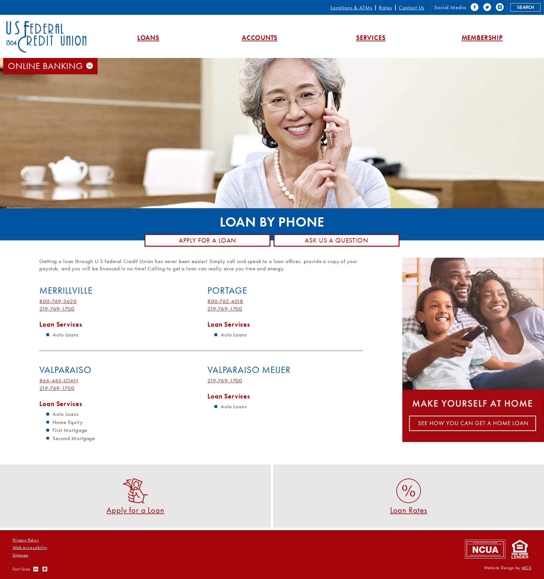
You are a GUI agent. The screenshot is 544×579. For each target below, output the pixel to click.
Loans (148, 37)
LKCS (526, 567)
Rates (385, 7)
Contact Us (412, 7)
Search (525, 7)
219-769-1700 (56, 308)
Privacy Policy (26, 540)
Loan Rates (409, 509)
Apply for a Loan (207, 240)
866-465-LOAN (58, 380)
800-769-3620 (57, 301)
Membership (482, 37)
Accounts (259, 37)
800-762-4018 (225, 301)
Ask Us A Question (336, 240)
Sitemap (20, 555)
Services (371, 37)
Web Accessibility (30, 547)
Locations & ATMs (351, 7)
